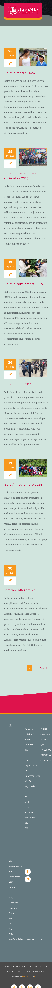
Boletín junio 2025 (18, 384)
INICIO (43, 729)
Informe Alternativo (19, 590)
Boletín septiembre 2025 (23, 284)
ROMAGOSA (27, 977)
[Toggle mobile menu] (46, 22)
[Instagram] (28, 879)
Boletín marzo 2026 (19, 73)
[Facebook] (28, 872)
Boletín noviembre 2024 (23, 484)
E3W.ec (37, 977)
